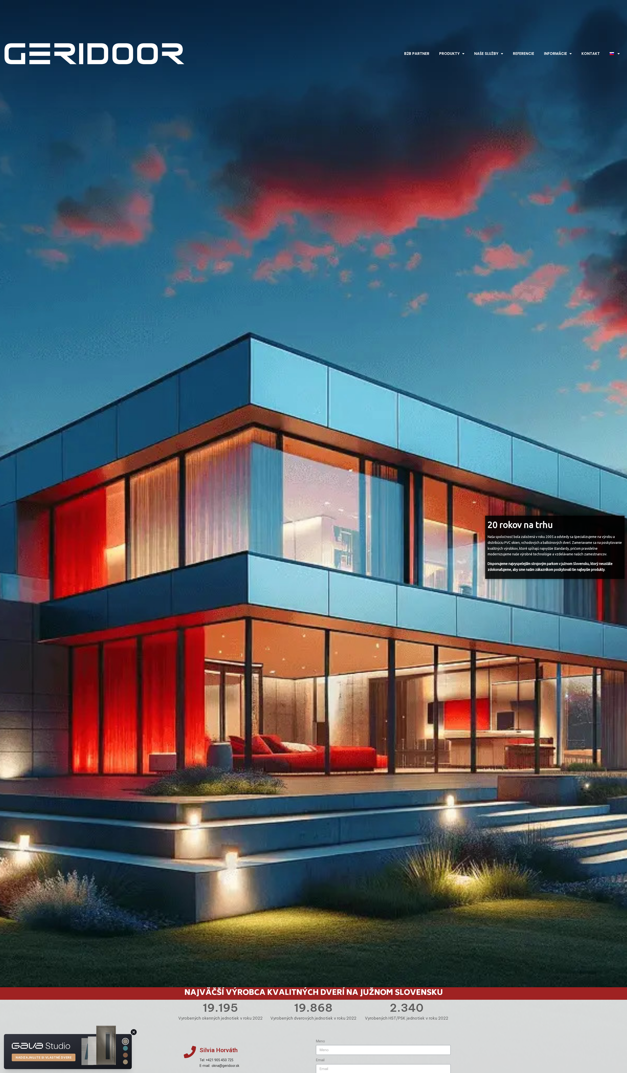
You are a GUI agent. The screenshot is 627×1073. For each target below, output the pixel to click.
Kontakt (590, 53)
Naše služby (486, 53)
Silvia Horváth (219, 1050)
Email (320, 1060)
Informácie (555, 53)
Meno (320, 1041)
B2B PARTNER (416, 53)
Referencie (523, 53)
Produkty (449, 53)
